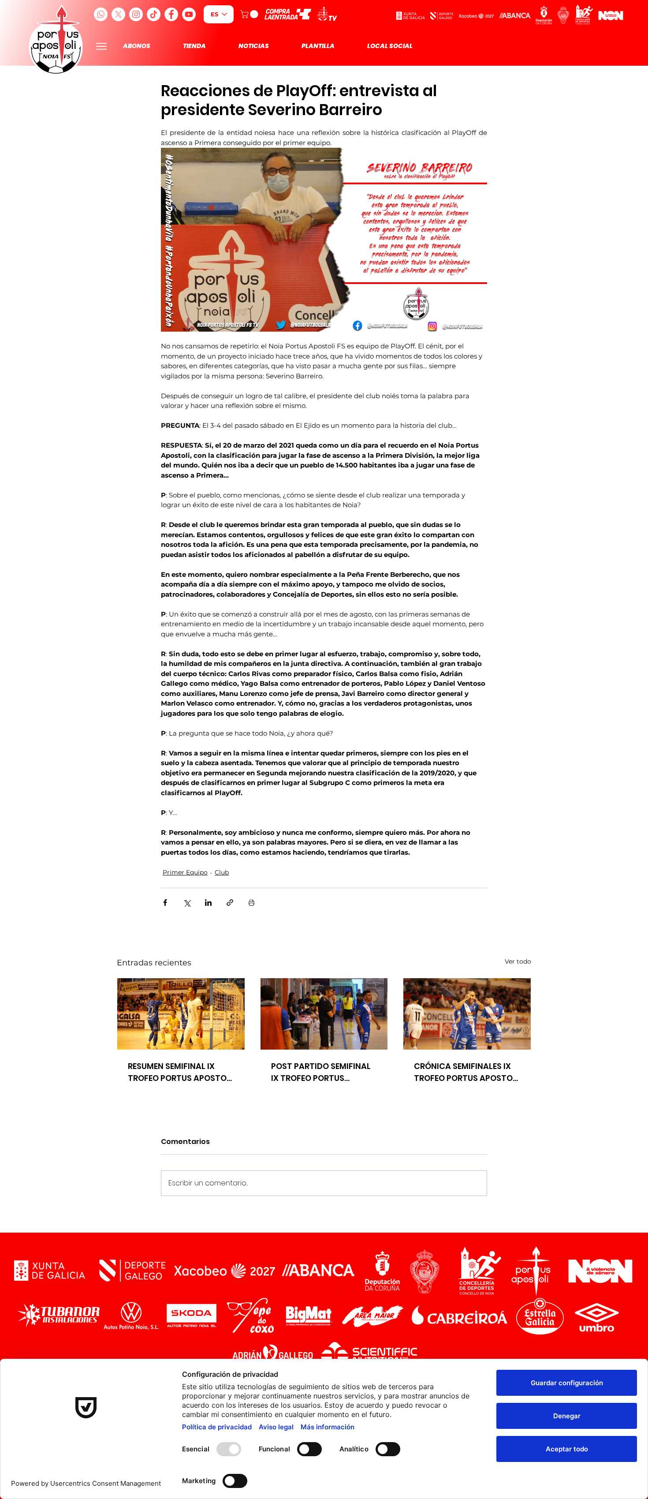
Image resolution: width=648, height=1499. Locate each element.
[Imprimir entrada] (251, 902)
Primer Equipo (185, 872)
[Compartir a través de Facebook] (165, 902)
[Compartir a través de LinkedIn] (208, 902)
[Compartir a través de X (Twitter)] (186, 902)
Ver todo (518, 961)
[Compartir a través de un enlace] (230, 902)
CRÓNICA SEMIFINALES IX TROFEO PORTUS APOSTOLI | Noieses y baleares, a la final (466, 1072)
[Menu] (101, 46)
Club (222, 872)
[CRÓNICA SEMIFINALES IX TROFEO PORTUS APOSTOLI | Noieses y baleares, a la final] (467, 1014)
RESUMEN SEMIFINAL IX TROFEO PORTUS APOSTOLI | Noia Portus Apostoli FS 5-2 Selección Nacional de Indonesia (180, 1072)
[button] (250, 14)
